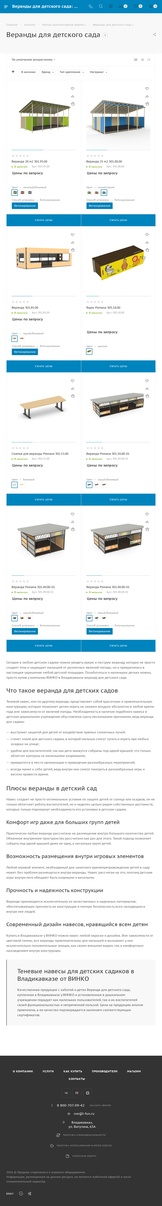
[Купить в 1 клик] (72, 103)
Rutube (76, 1093)
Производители (104, 1071)
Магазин (134, 1071)
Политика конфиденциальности (84, 1135)
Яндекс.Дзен (87, 1093)
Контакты (77, 1079)
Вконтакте (66, 1093)
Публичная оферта (84, 1156)
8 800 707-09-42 (71, 1105)
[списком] (142, 59)
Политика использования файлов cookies (84, 1145)
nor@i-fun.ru (84, 1114)
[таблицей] (149, 59)
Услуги (48, 1071)
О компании (23, 1071)
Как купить (72, 1071)
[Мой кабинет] (111, 7)
